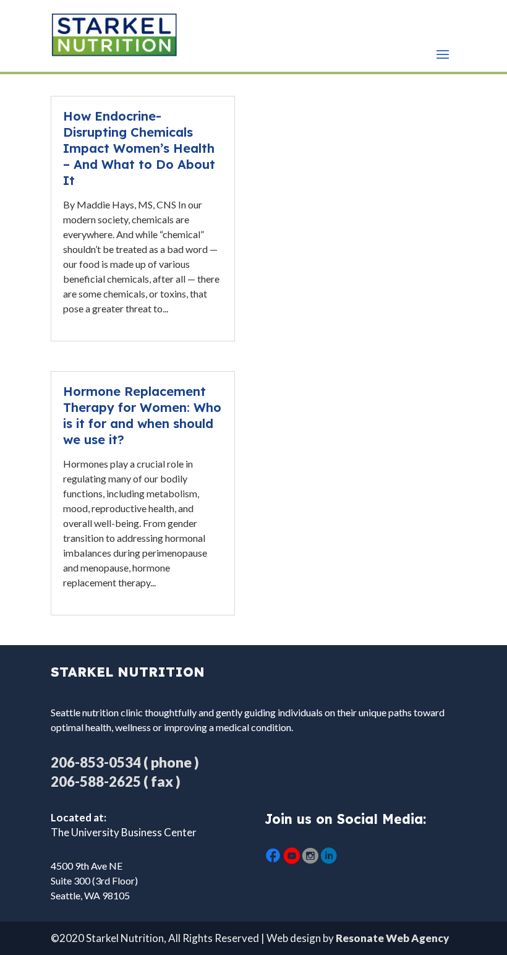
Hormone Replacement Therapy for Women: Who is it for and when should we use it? (142, 415)
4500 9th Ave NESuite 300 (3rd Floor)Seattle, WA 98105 (94, 880)
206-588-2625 (96, 781)
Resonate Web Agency (392, 937)
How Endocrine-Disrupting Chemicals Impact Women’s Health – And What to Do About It (139, 148)
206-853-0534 (96, 762)
